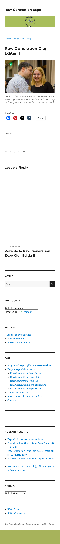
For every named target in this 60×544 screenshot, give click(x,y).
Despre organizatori (18, 392)
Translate (28, 311)
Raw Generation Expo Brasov (26, 388)
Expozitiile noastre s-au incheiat (25, 439)
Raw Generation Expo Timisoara (28, 384)
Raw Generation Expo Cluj (24, 377)
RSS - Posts (13, 509)
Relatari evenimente (18, 342)
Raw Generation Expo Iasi (24, 380)
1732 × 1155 (20, 152)
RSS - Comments (16, 513)
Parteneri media (16, 338)
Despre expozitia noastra (21, 369)
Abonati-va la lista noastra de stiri (26, 396)
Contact (11, 400)
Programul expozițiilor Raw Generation (29, 365)
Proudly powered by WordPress (40, 524)
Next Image (27, 38)
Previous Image (12, 38)
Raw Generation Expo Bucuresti (27, 373)
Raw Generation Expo (23, 10)
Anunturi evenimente (19, 334)
